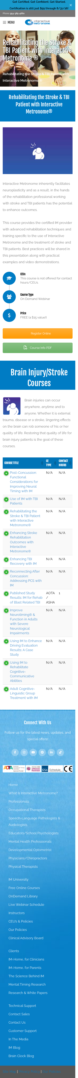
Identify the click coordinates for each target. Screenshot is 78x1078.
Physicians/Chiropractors (28, 858)
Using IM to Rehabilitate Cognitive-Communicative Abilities (22, 672)
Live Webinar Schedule (26, 904)
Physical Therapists (23, 866)
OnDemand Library (23, 896)
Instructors (17, 913)
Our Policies (18, 930)
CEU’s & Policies (21, 921)
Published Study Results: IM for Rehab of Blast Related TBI (26, 597)
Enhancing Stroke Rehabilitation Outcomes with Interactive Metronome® (23, 542)
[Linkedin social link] (51, 752)
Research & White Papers (28, 993)
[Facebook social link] (15, 752)
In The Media (18, 1039)
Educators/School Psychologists (34, 833)
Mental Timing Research (27, 984)
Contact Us (17, 1022)
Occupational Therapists (27, 810)
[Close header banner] (70, 5)
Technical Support (22, 1006)
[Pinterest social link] (42, 752)
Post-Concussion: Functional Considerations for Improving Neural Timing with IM (24, 482)
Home (7, 67)
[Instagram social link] (24, 752)
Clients (14, 951)
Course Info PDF (40, 348)
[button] (42, 463)
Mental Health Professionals (30, 841)
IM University (18, 879)
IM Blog (14, 1047)
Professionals (19, 801)
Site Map (9, 1071)
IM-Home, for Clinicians (26, 959)
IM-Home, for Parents (25, 968)
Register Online (40, 333)
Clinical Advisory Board (26, 938)
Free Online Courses (24, 888)
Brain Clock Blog (21, 1056)
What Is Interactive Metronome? (33, 793)
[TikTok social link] (60, 752)
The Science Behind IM (26, 976)
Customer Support (23, 1031)
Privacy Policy (29, 1071)
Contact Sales (19, 1014)
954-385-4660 (16, 13)
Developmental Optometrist (30, 850)
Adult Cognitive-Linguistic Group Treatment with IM (24, 693)
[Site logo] (37, 22)
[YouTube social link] (33, 752)
